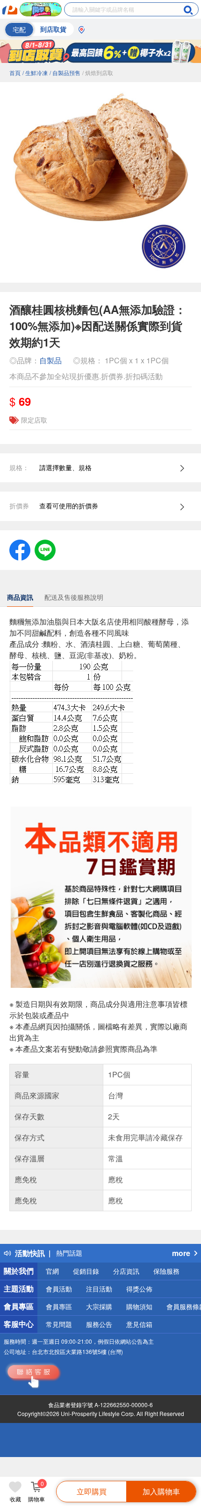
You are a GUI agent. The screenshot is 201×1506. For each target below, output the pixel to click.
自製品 (50, 360)
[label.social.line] (45, 549)
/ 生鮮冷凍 (35, 72)
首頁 (15, 72)
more (181, 1253)
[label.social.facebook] (19, 549)
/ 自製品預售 (65, 72)
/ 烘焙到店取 (97, 72)
